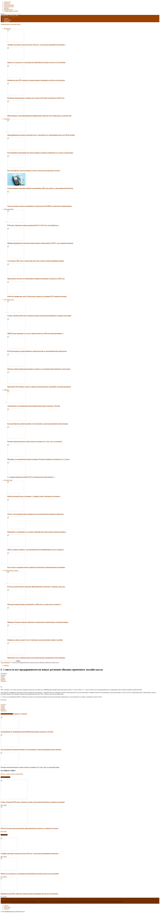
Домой (2, 662)
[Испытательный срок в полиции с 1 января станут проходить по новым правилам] (15, 493)
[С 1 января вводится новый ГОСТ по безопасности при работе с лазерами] (16, 474)
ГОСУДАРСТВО (9, 6)
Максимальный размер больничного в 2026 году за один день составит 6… (34, 604)
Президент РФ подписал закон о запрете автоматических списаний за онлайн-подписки (39, 387)
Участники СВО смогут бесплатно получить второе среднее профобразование (35, 261)
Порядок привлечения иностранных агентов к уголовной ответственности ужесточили (38, 369)
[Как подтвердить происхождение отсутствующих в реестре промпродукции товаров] (16, 420)
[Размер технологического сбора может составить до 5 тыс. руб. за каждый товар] (16, 438)
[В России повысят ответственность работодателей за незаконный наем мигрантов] (16, 348)
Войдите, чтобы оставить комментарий (12, 774)
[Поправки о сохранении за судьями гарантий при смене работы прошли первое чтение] (16, 528)
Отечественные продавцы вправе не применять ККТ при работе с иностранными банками (40, 188)
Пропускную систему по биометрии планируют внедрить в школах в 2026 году (36, 278)
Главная (6, 18)
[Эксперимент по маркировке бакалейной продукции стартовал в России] (16, 402)
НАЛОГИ (7, 3)
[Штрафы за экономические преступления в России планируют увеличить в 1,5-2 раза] (16, 456)
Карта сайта (7, 20)
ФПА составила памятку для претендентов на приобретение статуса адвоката (35, 549)
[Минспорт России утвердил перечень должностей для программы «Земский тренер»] (16, 619)
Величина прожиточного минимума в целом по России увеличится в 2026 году (35, 98)
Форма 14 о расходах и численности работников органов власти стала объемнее (36, 62)
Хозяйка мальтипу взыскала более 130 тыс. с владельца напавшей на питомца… (36, 45)
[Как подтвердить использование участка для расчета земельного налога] (16, 167)
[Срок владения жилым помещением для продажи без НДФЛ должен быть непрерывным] (16, 203)
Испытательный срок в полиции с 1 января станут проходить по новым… (34, 496)
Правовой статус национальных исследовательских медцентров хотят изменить (36, 658)
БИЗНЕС (6, 8)
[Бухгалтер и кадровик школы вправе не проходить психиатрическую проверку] (16, 564)
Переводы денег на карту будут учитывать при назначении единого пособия (35, 640)
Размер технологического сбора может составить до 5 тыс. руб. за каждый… (35, 441)
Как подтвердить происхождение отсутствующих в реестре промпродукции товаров (37, 424)
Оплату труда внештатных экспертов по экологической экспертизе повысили (35, 514)
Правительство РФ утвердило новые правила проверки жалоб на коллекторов (36, 80)
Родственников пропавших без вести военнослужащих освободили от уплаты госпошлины (40, 153)
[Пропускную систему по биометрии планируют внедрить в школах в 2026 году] (15, 275)
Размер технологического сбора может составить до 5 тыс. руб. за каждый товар (30, 767)
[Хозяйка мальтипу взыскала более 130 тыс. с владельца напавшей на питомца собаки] (15, 41)
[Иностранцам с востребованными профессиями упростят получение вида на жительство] (15, 112)
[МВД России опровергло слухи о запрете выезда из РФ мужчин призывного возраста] (16, 330)
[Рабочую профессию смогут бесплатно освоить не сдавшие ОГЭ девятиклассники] (15, 293)
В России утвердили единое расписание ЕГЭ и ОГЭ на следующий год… (33, 225)
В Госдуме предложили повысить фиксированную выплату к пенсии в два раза (36, 586)
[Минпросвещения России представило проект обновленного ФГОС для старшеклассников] (15, 240)
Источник (3, 699)
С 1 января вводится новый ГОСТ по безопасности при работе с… (31, 477)
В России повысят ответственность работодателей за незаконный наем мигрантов (37, 351)
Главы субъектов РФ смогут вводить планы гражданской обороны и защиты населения (39, 315)
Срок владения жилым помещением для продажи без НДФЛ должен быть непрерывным (39, 206)
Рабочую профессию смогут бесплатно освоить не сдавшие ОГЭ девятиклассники (36, 296)
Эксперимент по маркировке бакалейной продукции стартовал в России (33, 406)
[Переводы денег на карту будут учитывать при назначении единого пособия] (16, 636)
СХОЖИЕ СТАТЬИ (7, 714)
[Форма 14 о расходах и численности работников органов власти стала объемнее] (15, 59)
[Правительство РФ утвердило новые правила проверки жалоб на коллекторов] (15, 77)
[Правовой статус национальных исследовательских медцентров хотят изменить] (16, 654)
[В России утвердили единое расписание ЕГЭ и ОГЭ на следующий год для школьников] (15, 222)
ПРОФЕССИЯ (8, 9)
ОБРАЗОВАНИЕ (9, 5)
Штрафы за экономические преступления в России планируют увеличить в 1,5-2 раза (38, 459)
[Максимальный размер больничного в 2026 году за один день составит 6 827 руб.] (16, 601)
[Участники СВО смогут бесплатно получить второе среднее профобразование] (15, 257)
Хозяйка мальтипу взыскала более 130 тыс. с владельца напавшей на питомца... (30, 853)
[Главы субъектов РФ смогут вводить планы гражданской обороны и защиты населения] (16, 312)
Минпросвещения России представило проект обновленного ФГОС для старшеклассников (40, 243)
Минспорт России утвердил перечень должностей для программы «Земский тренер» (37, 622)
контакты (6, 21)
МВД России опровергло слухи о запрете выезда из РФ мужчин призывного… (35, 333)
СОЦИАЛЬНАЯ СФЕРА (11, 11)
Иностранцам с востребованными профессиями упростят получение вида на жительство (39, 116)
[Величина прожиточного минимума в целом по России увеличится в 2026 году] (15, 94)
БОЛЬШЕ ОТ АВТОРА (20, 714)
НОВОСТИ (7, 2)
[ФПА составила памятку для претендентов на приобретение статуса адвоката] (16, 546)
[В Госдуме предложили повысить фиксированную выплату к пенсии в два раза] (16, 583)
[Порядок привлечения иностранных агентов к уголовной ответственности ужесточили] (16, 365)
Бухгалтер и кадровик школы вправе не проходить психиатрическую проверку (36, 567)
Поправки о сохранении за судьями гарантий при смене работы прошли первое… (37, 532)
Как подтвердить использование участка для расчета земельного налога (33, 170)
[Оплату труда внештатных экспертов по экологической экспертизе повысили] (15, 510)
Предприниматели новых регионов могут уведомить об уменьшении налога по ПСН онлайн (41, 135)
